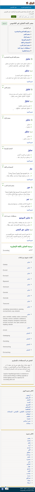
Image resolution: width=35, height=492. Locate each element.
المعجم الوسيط (26, 39)
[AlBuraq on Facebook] (2, 489)
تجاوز (28, 262)
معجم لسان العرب (25, 45)
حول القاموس (13, 7)
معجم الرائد (27, 37)
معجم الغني (27, 34)
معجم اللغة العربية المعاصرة (22, 31)
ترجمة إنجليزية (26, 50)
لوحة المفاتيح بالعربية (26, 7)
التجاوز (28, 333)
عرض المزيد (30, 81)
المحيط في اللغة (25, 42)
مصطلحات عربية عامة (24, 48)
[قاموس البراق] (30, 3)
